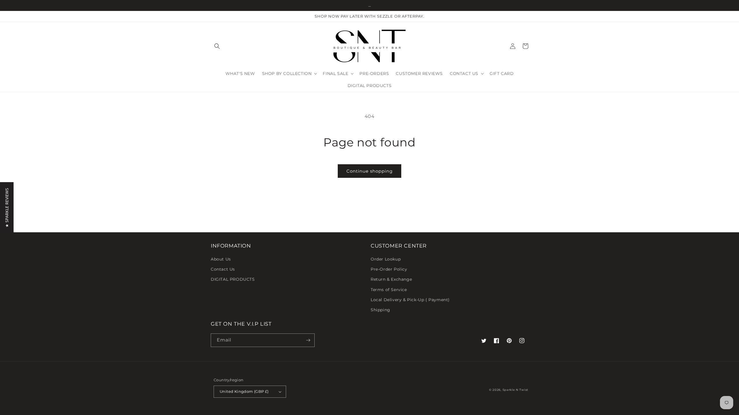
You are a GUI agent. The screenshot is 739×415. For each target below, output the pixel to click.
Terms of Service (389, 289)
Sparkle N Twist (516, 390)
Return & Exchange (391, 279)
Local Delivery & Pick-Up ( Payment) (410, 299)
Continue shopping (369, 171)
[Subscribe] (308, 340)
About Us (221, 259)
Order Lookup (386, 259)
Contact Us (223, 269)
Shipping (380, 309)
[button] (217, 46)
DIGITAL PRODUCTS (233, 279)
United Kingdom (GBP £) (244, 391)
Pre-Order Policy (389, 269)
